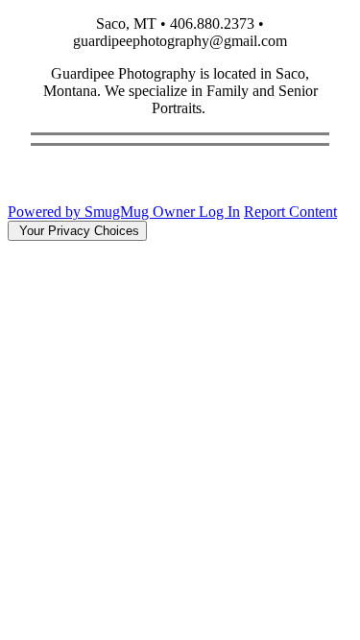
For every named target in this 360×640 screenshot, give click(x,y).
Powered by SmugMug (80, 211)
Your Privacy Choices (77, 231)
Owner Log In (196, 211)
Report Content (290, 211)
